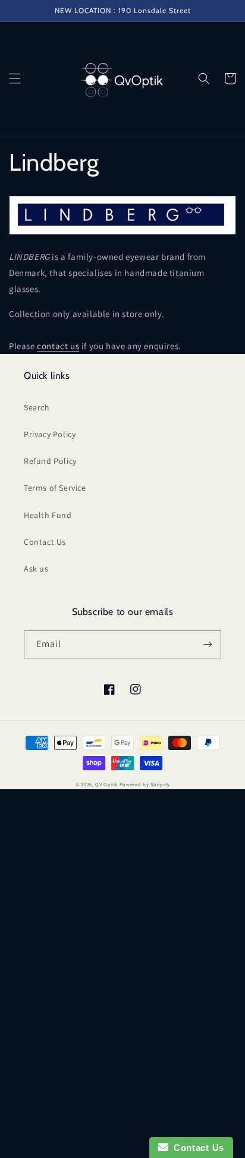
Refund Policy (50, 461)
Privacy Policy (50, 434)
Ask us (36, 568)
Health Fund (48, 515)
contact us (58, 346)
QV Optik (106, 784)
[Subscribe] (207, 644)
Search (37, 407)
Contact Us (45, 541)
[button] (15, 78)
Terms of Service (55, 487)
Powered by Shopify (145, 784)
